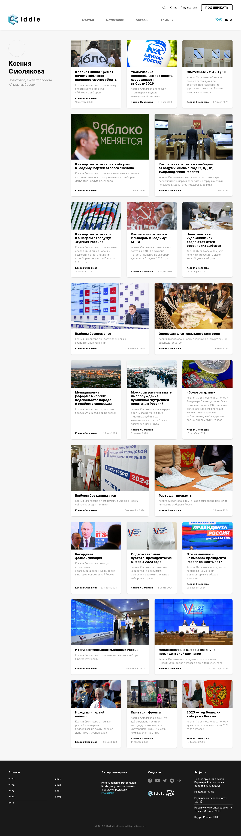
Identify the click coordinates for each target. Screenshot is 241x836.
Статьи (88, 20)
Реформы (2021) (204, 791)
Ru (226, 19)
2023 (58, 784)
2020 (11, 797)
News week (115, 20)
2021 (58, 791)
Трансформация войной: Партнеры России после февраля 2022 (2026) (209, 782)
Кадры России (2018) (207, 817)
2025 (58, 778)
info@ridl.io (108, 792)
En (231, 19)
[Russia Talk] (167, 793)
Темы (165, 20)
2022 (11, 791)
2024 (11, 784)
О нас (173, 7)
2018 (11, 803)
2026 (11, 778)
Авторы (142, 20)
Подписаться (189, 7)
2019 (58, 797)
